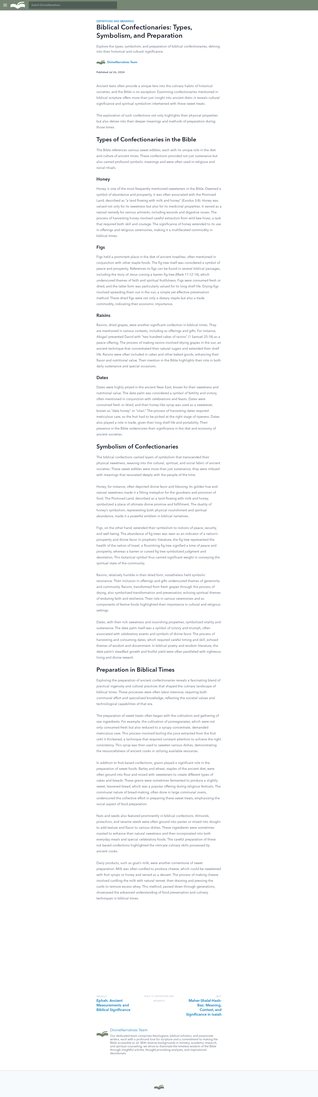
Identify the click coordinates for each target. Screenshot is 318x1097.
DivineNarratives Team (122, 62)
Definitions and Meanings (115, 21)
